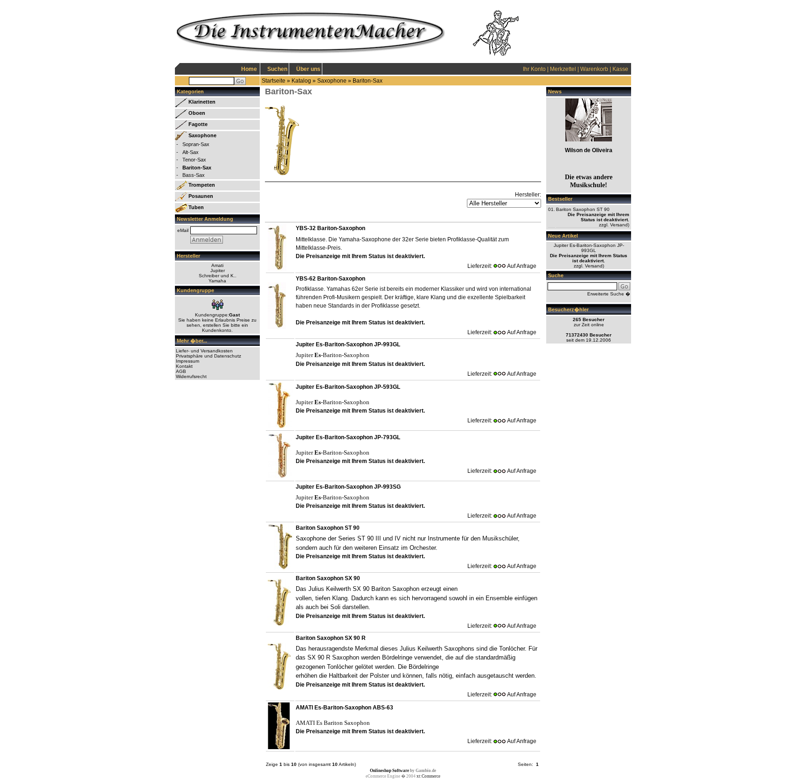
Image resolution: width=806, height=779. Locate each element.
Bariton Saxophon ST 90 (328, 528)
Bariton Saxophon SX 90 (328, 578)
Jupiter (217, 270)
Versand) (619, 224)
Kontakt (184, 366)
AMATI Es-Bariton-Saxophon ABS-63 (344, 707)
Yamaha (217, 280)
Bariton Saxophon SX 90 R (331, 638)
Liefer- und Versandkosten (204, 350)
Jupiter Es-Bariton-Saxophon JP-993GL (348, 344)
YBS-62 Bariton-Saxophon (330, 278)
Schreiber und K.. (217, 275)
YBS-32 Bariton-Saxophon (330, 228)
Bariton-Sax (367, 80)
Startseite (273, 80)
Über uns (308, 69)
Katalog (301, 80)
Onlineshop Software (389, 770)
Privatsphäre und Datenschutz (208, 355)
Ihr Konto (534, 69)
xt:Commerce (428, 776)
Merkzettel (563, 69)
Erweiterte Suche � (608, 293)
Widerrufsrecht (191, 376)
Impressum (187, 361)
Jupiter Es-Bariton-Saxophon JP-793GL (348, 437)
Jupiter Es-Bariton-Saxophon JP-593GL (348, 387)
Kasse (620, 69)
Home (249, 69)
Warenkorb (594, 69)
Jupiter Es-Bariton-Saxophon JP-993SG (348, 487)
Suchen (277, 69)
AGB (181, 371)
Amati (217, 265)
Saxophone (332, 80)
